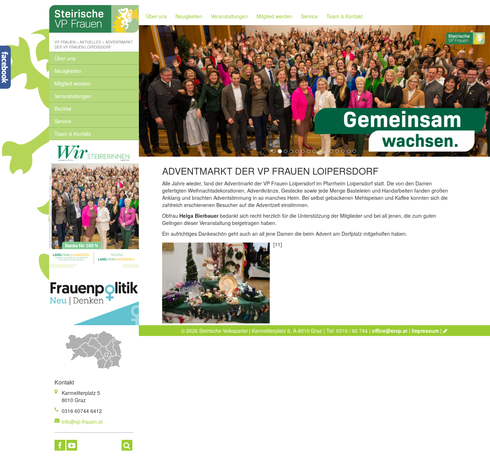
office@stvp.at (389, 330)
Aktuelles (90, 42)
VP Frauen (65, 42)
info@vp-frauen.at (82, 421)
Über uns (65, 58)
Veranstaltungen (73, 96)
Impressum (425, 330)
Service (63, 121)
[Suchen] (127, 445)
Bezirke (63, 108)
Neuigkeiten (68, 70)
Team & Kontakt (73, 133)
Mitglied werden (72, 83)
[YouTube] (71, 445)
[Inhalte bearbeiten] (445, 330)
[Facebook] (60, 445)
